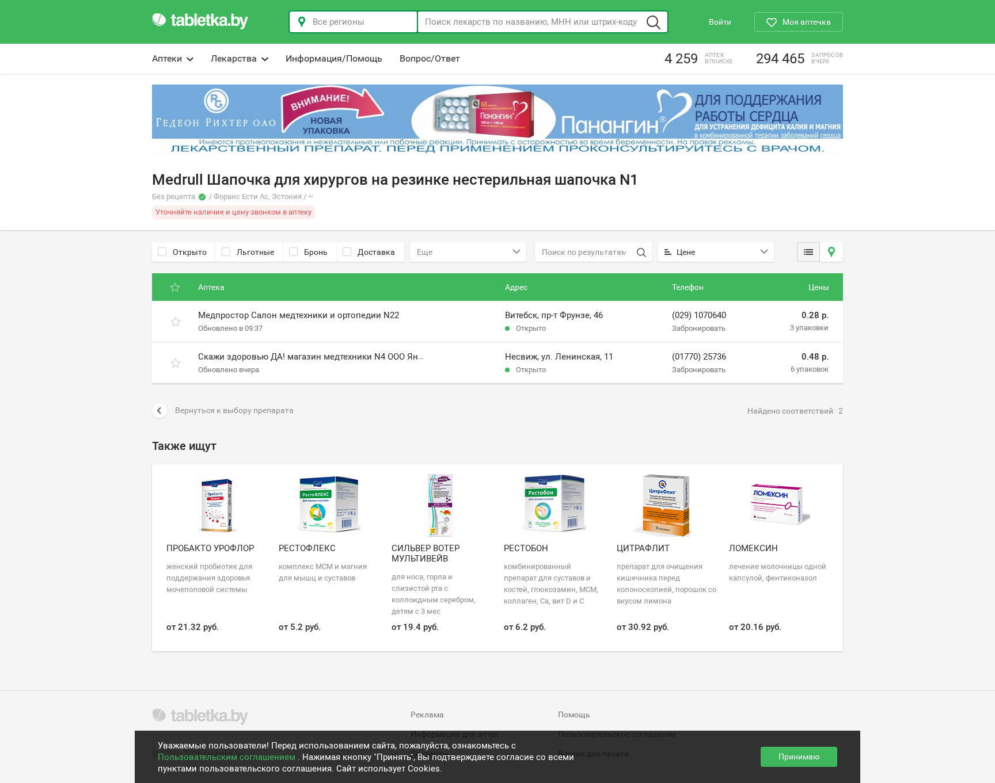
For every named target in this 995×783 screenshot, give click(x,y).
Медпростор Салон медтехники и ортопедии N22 (298, 315)
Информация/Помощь (334, 58)
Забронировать (699, 328)
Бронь (316, 252)
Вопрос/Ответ (430, 58)
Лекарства (234, 58)
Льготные (255, 252)
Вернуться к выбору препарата (234, 410)
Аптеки (167, 58)
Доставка (376, 252)
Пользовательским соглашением (228, 757)
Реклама (427, 714)
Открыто (190, 252)
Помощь (574, 714)
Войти (720, 21)
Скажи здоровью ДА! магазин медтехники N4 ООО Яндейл (318, 357)
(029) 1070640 (699, 315)
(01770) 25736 (699, 357)
